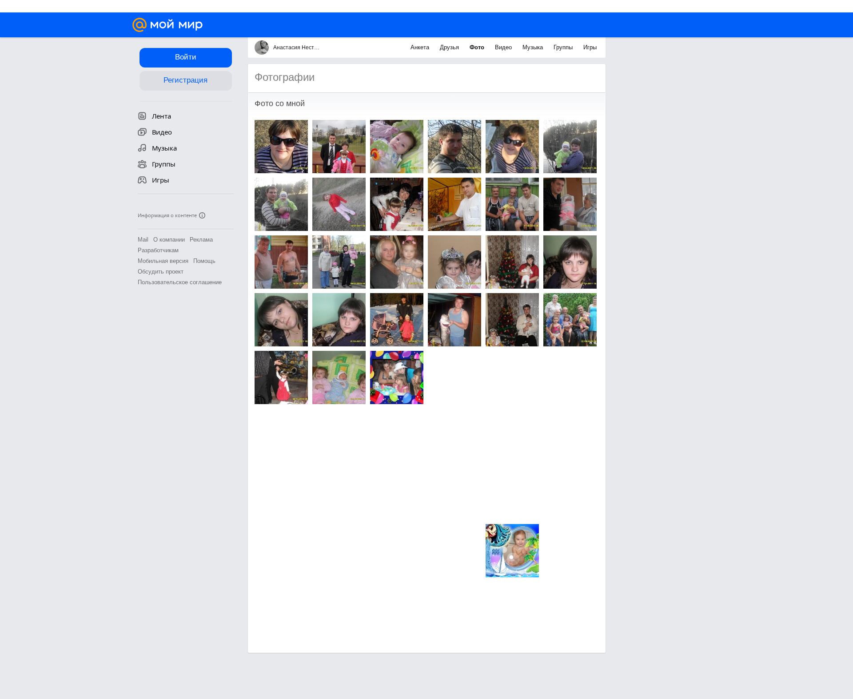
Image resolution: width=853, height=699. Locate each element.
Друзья (450, 47)
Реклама (201, 239)
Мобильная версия (163, 261)
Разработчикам (158, 250)
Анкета (421, 47)
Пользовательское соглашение (180, 282)
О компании (169, 239)
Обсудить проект (160, 271)
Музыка (533, 47)
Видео (504, 47)
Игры (590, 47)
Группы (564, 47)
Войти (185, 57)
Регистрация (185, 80)
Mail (143, 239)
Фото (478, 47)
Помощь (204, 261)
